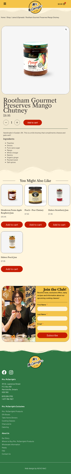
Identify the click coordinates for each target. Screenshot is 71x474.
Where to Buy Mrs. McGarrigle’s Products (18, 441)
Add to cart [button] (12, 224)
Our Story (5, 438)
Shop (9, 17)
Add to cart (32, 122)
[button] (66, 29)
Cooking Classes (8, 421)
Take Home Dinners (9, 417)
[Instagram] (11, 372)
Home (3, 17)
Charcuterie (6, 424)
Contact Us (6, 454)
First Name (41, 305)
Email (39, 324)
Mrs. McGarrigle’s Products (12, 411)
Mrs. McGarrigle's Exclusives (13, 406)
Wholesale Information (11, 444)
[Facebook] (4, 372)
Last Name (41, 314)
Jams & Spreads (18, 17)
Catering (5, 427)
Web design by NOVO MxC (35, 468)
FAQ (3, 451)
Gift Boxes (6, 414)
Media (4, 447)
